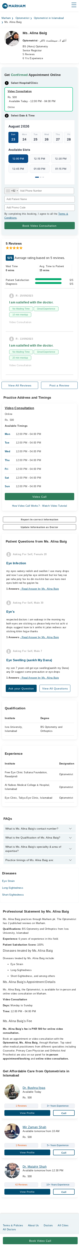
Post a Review (59, 385)
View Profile (27, 1113)
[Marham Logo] (13, 7)
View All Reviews (19, 385)
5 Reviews (29, 54)
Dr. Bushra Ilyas (34, 1087)
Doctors (48, 1225)
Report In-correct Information (39, 519)
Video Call (39, 496)
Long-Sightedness (12, 887)
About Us (33, 1225)
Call (63, 1113)
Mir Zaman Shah (34, 1127)
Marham (6, 18)
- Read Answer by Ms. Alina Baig (39, 588)
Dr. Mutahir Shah (35, 1166)
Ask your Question (21, 688)
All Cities (63, 1225)
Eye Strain (8, 881)
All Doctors (9, 1229)
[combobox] (12, 191)
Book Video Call (40, 1240)
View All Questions (55, 688)
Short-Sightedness (13, 894)
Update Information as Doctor (39, 527)
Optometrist (22, 18)
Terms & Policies (13, 1225)
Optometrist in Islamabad (49, 18)
